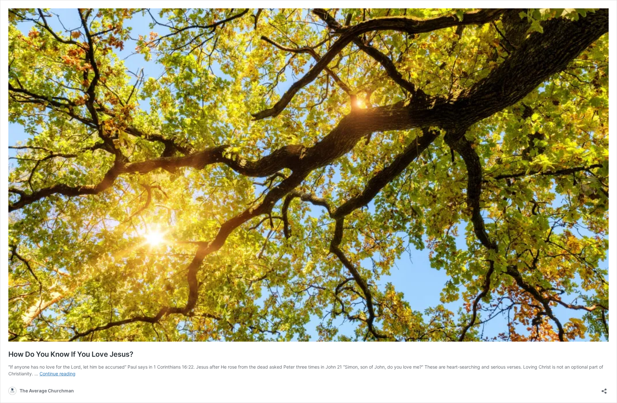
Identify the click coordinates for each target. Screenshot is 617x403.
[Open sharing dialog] (604, 389)
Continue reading (58, 373)
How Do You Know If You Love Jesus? (70, 354)
